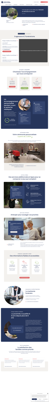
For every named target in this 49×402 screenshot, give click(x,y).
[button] (47, 393)
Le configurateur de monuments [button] (32, 301)
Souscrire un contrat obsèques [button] (39, 24)
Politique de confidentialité (39, 400)
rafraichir (41, 50)
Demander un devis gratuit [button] (31, 165)
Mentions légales (43, 400)
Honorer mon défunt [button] (25, 25)
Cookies (35, 400)
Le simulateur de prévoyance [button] (11, 244)
